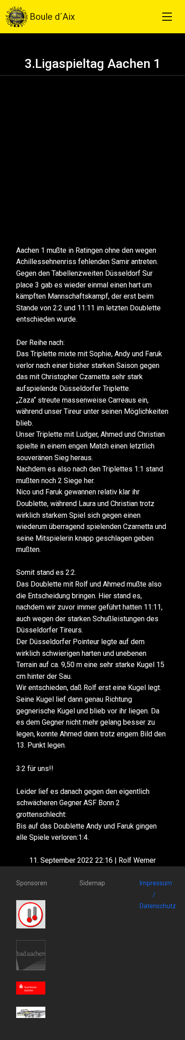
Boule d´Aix (52, 16)
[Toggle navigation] (167, 17)
